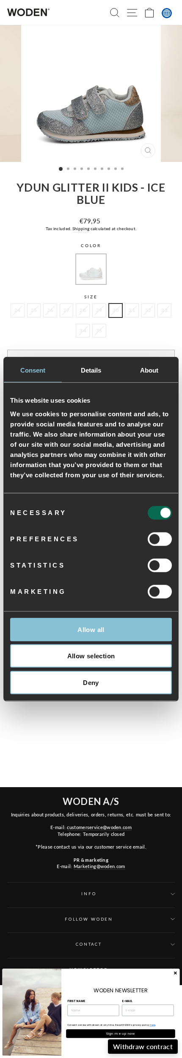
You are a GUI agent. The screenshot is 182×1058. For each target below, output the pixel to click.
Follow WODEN (89, 919)
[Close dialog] (175, 973)
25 (34, 310)
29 (99, 310)
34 (83, 330)
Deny (91, 682)
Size (90, 297)
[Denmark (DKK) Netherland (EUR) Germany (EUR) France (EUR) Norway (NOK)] (167, 13)
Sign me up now (120, 1033)
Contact (89, 944)
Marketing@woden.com (99, 866)
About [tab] (149, 370)
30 (116, 310)
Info (88, 893)
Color (91, 245)
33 (164, 310)
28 (83, 310)
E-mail (127, 1001)
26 (50, 310)
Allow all (90, 629)
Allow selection (91, 656)
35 (99, 330)
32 (148, 310)
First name (76, 1001)
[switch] (160, 539)
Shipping (80, 228)
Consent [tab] (33, 370)
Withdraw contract (143, 1046)
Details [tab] (91, 370)
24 (17, 310)
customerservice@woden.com (99, 827)
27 (66, 310)
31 (132, 310)
